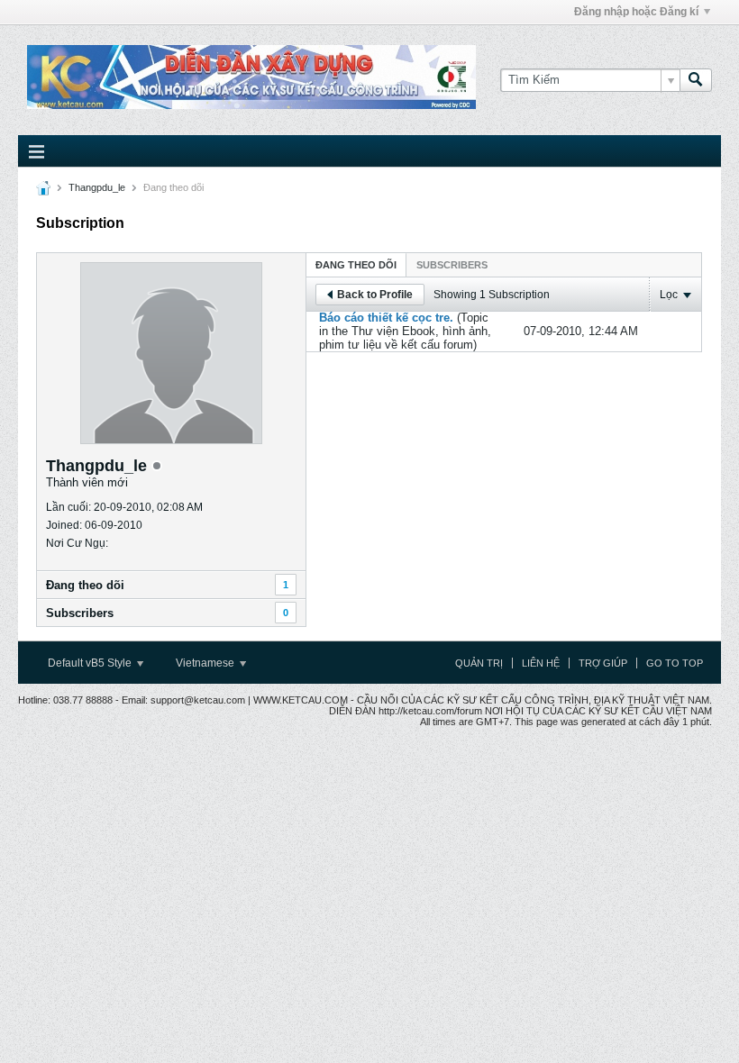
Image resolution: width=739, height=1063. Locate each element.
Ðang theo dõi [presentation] (356, 264)
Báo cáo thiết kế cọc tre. (386, 317)
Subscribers (80, 613)
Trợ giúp (603, 663)
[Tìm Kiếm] (696, 80)
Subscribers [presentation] (452, 264)
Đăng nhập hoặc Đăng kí (636, 11)
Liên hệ (541, 663)
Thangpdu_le (96, 187)
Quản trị (479, 663)
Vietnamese (206, 663)
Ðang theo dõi (85, 585)
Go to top (674, 663)
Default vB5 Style (91, 663)
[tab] (356, 264)
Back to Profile (375, 294)
